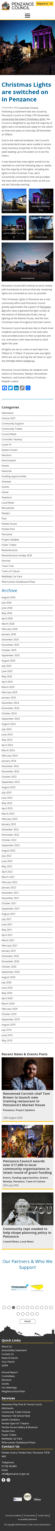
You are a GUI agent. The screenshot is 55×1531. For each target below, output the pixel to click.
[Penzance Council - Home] (27, 5)
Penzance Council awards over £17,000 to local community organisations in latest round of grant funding (27, 1167)
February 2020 (9, 1008)
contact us (29, 360)
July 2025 (6, 666)
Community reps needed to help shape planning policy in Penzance (27, 1232)
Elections (6, 455)
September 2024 (11, 718)
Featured (6, 471)
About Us (7, 1346)
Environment (9, 460)
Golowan (6, 481)
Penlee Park (8, 529)
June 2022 (7, 861)
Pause (27, 1321)
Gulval (5, 492)
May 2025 (7, 676)
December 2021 (10, 892)
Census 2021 (9, 418)
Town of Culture (11, 571)
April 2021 (7, 935)
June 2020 (7, 987)
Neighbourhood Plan (13, 1391)
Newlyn (6, 513)
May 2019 (7, 1040)
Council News (23, 107)
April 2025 (7, 681)
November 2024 (10, 708)
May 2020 (7, 993)
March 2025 (8, 687)
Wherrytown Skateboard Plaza (18, 581)
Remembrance (9, 550)
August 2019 (8, 1024)
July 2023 (6, 792)
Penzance (34, 107)
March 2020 (8, 1003)
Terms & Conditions (13, 1515)
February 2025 (9, 692)
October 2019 (9, 1014)
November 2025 (10, 644)
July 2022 (6, 855)
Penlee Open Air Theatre (15, 1423)
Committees (8, 1376)
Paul (4, 518)
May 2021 (7, 929)
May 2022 (7, 866)
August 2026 (8, 597)
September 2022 (11, 845)
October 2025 (9, 650)
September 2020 (11, 972)
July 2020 (6, 982)
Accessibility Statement (14, 1350)
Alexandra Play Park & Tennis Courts (22, 1404)
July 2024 (6, 729)
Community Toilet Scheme (16, 1412)
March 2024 (8, 750)
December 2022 (10, 829)
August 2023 (8, 787)
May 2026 (7, 613)
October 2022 (9, 840)
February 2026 (9, 629)
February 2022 (9, 882)
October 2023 (9, 776)
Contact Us (8, 1354)
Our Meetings (9, 1387)
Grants (5, 486)
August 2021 (8, 913)
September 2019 (11, 1019)
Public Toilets (9, 544)
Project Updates (10, 539)
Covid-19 (6, 444)
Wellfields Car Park (12, 576)
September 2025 (11, 655)
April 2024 (7, 745)
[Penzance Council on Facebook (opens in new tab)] (3, 1480)
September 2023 (11, 782)
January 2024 (9, 760)
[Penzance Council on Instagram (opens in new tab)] (8, 1480)
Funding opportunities (14, 476)
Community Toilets (12, 428)
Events (5, 465)
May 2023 (7, 803)
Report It (42, 3)
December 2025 (10, 639)
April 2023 (7, 808)
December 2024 (10, 702)
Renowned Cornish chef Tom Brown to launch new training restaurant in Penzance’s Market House (26, 1099)
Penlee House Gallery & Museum (20, 1427)
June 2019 (7, 1035)
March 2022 (8, 877)
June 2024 (7, 734)
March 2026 (8, 623)
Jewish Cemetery (11, 1419)
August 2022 (8, 850)
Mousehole (8, 508)
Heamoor (7, 497)
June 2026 (7, 607)
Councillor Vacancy (12, 439)
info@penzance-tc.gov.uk (15, 1473)
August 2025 (8, 660)
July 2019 (6, 1030)
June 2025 (7, 671)
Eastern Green (9, 450)
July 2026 (6, 602)
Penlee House (9, 523)
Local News (8, 502)
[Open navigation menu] (27, 15)
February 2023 (9, 819)
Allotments (7, 413)
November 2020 (10, 961)
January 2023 (9, 824)
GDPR (5, 1365)
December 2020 (10, 956)
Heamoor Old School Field (16, 1415)
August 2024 (8, 724)
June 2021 (7, 924)
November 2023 (10, 771)
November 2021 (10, 898)
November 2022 (10, 834)
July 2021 (6, 919)
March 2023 (8, 813)
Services (6, 560)
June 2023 (7, 797)
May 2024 (7, 739)
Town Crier (8, 566)
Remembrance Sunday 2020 (17, 555)
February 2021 (9, 945)
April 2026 (7, 618)
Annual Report (10, 1372)
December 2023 (10, 766)
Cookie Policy (43, 1515)
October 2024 (9, 713)
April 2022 (7, 871)
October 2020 (9, 966)
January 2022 (9, 887)
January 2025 (9, 697)
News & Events (10, 1358)
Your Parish (8, 1361)
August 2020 (8, 977)
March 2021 (8, 940)
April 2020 (7, 998)
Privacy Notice (30, 1515)
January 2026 (9, 634)
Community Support (13, 423)
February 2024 (9, 755)
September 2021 (11, 908)
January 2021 (9, 950)
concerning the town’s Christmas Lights (23, 119)
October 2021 (9, 903)
